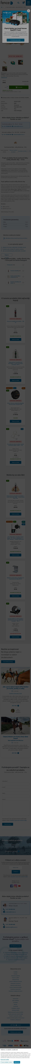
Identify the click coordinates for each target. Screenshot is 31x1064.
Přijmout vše (17, 1062)
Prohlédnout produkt (15, 40)
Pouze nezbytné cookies (6, 1062)
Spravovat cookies (5, 1059)
